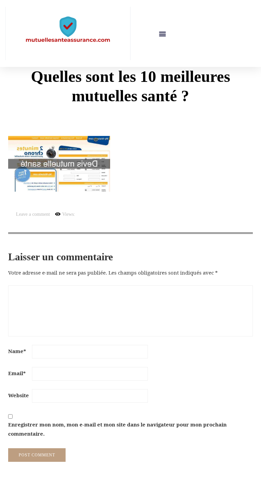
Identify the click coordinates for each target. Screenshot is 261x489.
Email (17, 373)
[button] (162, 33)
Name (17, 351)
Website (18, 395)
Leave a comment (33, 214)
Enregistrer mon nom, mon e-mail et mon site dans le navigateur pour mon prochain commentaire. (117, 429)
